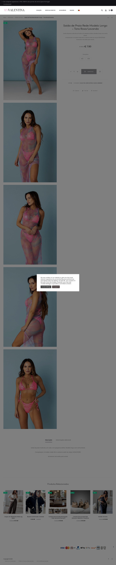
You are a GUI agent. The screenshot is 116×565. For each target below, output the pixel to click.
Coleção (38, 10)
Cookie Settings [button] (46, 287)
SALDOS (72, 10)
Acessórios (62, 10)
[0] (109, 10)
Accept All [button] (56, 287)
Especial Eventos (50, 10)
